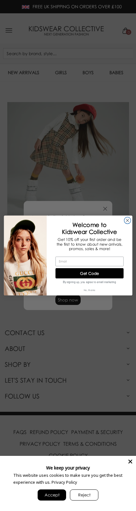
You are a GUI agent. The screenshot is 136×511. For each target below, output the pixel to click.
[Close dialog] (127, 220)
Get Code (89, 273)
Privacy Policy (64, 482)
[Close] (130, 461)
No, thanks (89, 289)
